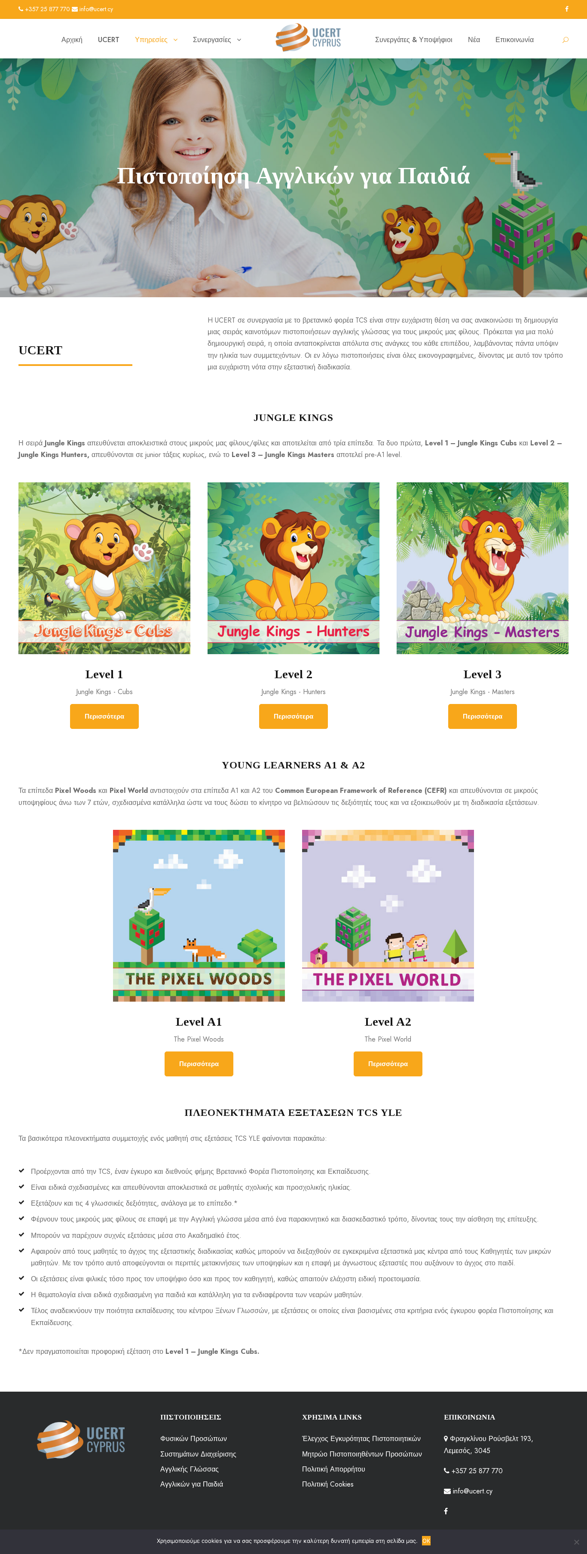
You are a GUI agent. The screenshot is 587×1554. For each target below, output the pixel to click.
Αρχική (72, 40)
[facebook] (567, 9)
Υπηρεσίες (151, 40)
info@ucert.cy (95, 9)
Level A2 (387, 1021)
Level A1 (198, 1021)
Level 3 (482, 674)
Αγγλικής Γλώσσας (189, 1469)
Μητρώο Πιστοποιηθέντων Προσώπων (362, 1454)
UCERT (108, 40)
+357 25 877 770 (46, 9)
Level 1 (104, 674)
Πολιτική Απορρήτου (333, 1469)
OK (426, 1540)
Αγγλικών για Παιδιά (191, 1484)
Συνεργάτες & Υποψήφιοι (413, 40)
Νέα (474, 40)
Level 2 (293, 674)
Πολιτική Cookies (328, 1484)
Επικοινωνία (514, 40)
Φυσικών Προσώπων (193, 1439)
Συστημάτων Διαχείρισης (198, 1454)
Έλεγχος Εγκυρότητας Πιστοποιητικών (361, 1439)
